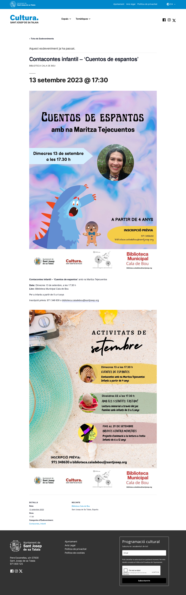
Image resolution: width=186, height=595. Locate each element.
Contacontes (34, 523)
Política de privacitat (147, 4)
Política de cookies (75, 552)
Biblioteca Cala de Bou (81, 506)
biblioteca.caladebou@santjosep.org (80, 300)
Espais (64, 18)
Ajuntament (118, 4)
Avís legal (130, 4)
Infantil (43, 523)
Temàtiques (82, 18)
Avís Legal (70, 545)
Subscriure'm (144, 580)
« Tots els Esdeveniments (41, 38)
